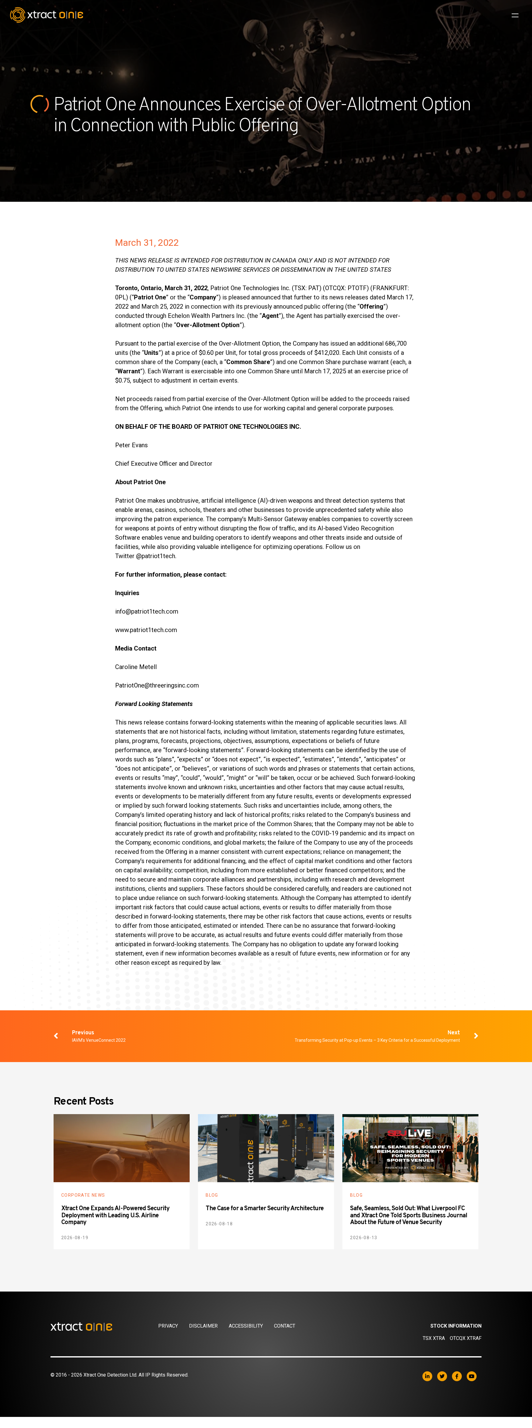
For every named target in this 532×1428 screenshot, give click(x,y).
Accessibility (246, 1326)
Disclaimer (203, 1326)
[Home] (104, 1326)
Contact (284, 1326)
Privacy (168, 1326)
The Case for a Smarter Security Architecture (265, 1209)
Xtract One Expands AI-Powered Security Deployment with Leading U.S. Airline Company (115, 1216)
